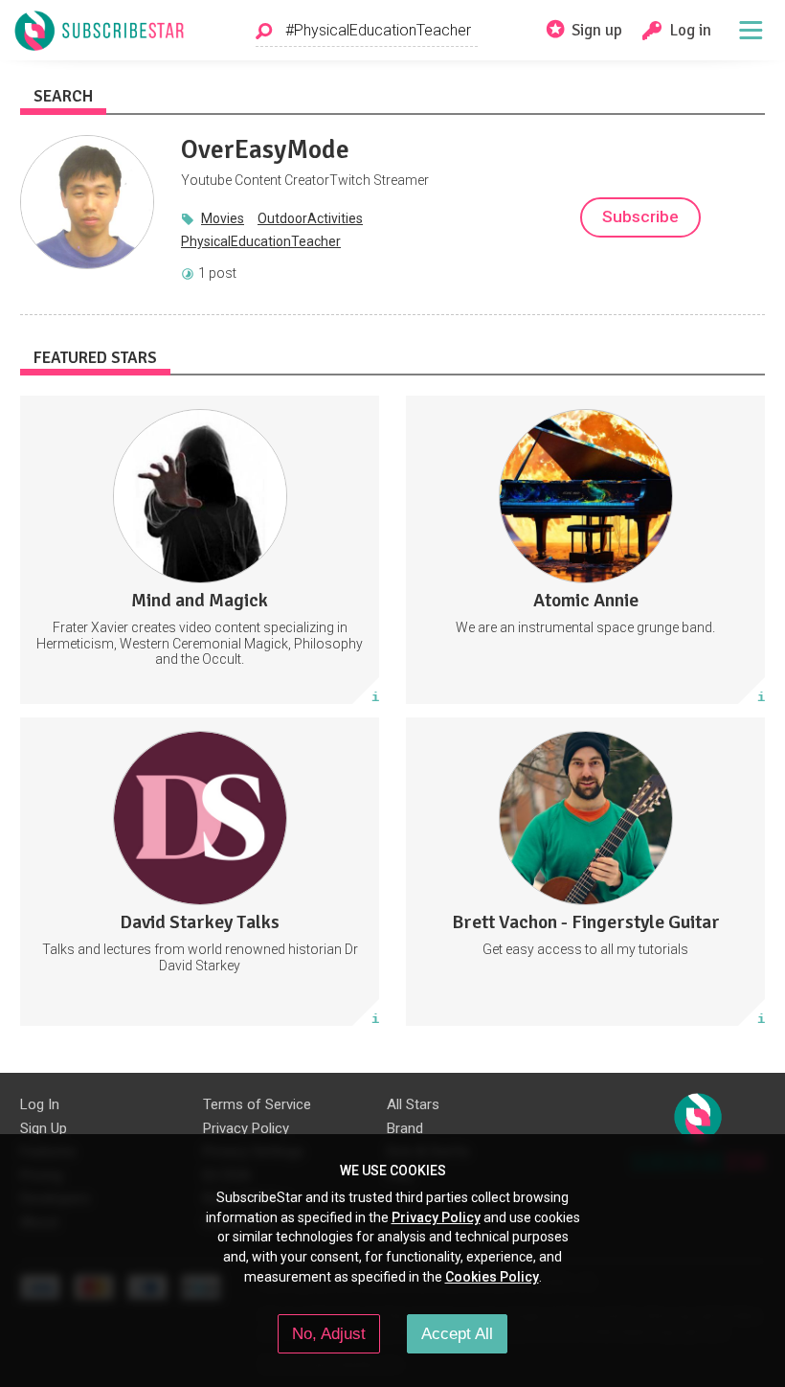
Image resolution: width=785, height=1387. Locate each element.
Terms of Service (257, 1104)
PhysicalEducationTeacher (261, 241)
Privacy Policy (246, 1128)
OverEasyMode (265, 149)
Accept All (457, 1333)
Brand (405, 1128)
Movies (222, 218)
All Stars (413, 1104)
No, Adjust (329, 1333)
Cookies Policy (492, 1277)
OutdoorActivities (310, 218)
